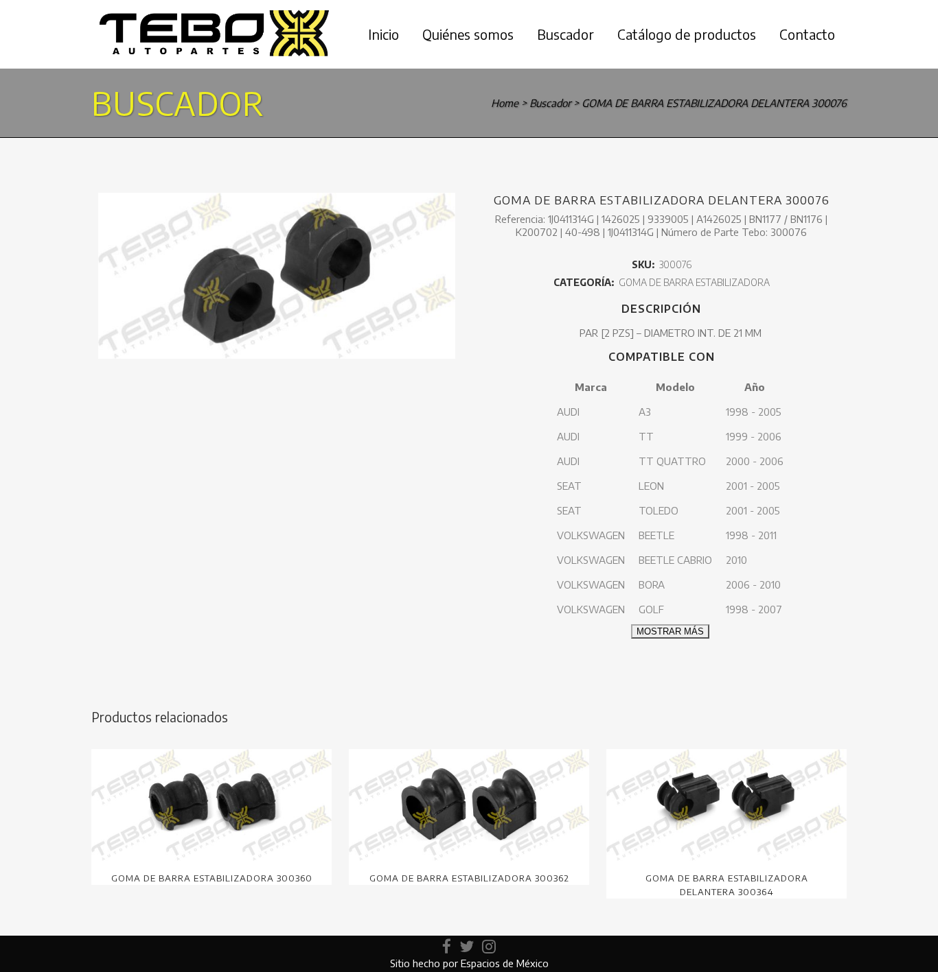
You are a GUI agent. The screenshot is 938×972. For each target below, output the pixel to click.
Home (504, 103)
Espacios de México (505, 963)
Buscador (550, 103)
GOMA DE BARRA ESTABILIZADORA (694, 282)
